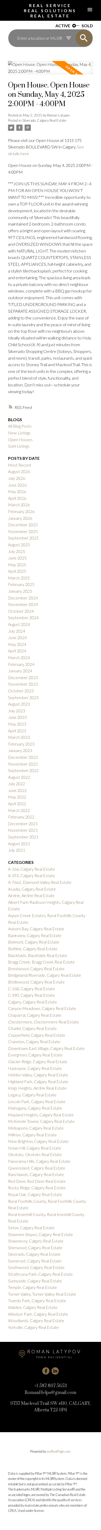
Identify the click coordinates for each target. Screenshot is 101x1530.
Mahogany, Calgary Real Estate (35, 1107)
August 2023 (19, 703)
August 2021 (19, 843)
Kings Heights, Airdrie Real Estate (37, 1087)
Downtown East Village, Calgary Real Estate (46, 1048)
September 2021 (23, 836)
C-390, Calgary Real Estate (31, 995)
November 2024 (23, 604)
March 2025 (19, 577)
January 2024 (20, 670)
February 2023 (21, 743)
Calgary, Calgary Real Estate (32, 1001)
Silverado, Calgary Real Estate (44, 120)
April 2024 (17, 650)
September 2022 (23, 770)
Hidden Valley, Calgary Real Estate (38, 1074)
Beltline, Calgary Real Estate (32, 948)
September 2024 (23, 617)
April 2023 (17, 730)
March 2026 (19, 504)
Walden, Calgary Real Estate (32, 1307)
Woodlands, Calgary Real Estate (36, 1320)
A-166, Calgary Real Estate (31, 868)
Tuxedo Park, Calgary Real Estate (37, 1300)
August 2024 (19, 624)
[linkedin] (55, 1371)
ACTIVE (62, 25)
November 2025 (23, 531)
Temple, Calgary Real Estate (32, 1287)
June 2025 (17, 557)
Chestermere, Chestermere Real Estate (43, 1021)
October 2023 (21, 690)
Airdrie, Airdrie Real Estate (31, 895)
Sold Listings (19, 445)
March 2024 (19, 657)
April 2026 (17, 498)
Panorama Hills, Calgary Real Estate (39, 1161)
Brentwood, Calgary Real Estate (36, 968)
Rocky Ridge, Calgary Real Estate (37, 1187)
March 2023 (19, 737)
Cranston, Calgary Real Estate (34, 1041)
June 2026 (17, 484)
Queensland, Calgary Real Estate (36, 1167)
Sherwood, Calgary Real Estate (35, 1247)
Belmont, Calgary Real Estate (33, 941)
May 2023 (17, 723)
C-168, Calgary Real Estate (31, 988)
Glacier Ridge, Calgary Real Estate (37, 1061)
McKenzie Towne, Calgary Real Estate (41, 1121)
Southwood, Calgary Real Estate (36, 1267)
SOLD (87, 25)
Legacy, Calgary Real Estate (32, 1094)
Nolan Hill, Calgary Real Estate (34, 1147)
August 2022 (19, 777)
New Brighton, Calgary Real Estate (38, 1141)
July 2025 (16, 551)
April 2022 (17, 803)
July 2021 (16, 850)
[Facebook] (45, 1371)
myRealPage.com (59, 1451)
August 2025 (19, 544)
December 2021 (23, 823)
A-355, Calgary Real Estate (31, 875)
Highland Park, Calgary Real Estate (38, 1081)
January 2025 (20, 591)
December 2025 (23, 524)
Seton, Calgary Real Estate (31, 1227)
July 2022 (16, 783)
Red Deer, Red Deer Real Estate (37, 1181)
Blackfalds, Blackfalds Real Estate (37, 955)
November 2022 (23, 763)
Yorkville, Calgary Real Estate (33, 1327)
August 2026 (19, 471)
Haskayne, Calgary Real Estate (35, 1068)
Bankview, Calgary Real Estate (34, 935)
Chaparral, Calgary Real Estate (34, 1015)
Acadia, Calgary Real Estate (32, 888)
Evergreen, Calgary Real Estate (35, 1054)
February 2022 (21, 816)
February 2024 (21, 664)
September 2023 (23, 697)
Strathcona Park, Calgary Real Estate (40, 1274)
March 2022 (19, 810)
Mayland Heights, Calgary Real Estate (41, 1114)
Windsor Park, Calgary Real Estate (38, 1314)
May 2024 (17, 644)
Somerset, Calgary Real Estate (35, 1260)
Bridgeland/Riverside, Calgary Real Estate (44, 975)
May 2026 (17, 491)
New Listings (19, 432)
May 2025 (17, 564)
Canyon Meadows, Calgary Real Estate (42, 1008)
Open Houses (20, 439)
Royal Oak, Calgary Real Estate (35, 1194)
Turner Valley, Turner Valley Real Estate (42, 1294)
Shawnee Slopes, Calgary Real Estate (40, 1234)
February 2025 (21, 584)
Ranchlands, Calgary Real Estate (36, 1174)
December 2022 (23, 757)
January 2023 (20, 750)
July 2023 (16, 710)
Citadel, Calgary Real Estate (32, 1028)
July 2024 (16, 631)
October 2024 (21, 611)
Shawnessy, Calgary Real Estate (35, 1240)
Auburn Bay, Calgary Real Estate (36, 928)
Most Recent (19, 464)
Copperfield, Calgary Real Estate (36, 1035)
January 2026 (20, 518)
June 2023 (17, 717)
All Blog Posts (20, 426)
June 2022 (17, 790)
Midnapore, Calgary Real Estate (36, 1127)
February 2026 (21, 511)
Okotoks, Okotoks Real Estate (35, 1154)
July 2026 (16, 478)
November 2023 (23, 683)
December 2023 (23, 677)
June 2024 (17, 637)
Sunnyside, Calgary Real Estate (35, 1280)
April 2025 (17, 571)
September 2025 (23, 537)
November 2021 (23, 830)
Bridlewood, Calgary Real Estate (36, 981)
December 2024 (23, 597)
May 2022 (17, 796)
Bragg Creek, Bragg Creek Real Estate (41, 961)
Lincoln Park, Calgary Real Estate (37, 1101)
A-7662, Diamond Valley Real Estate (39, 882)
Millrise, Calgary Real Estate (32, 1134)
